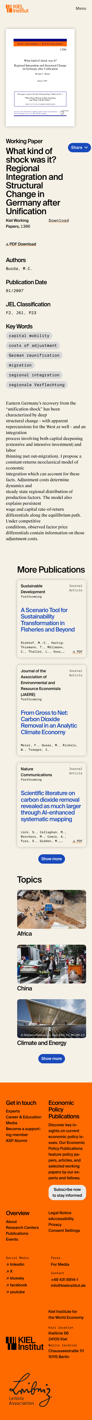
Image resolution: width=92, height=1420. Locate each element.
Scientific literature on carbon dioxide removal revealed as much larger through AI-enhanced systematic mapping (51, 806)
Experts (13, 1111)
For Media (60, 1264)
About (11, 1221)
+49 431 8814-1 (64, 1279)
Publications (17, 1233)
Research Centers (22, 1227)
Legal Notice (60, 1212)
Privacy (55, 1224)
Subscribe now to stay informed (67, 1192)
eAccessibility (61, 1218)
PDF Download (22, 244)
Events (12, 1239)
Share (76, 147)
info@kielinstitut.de (68, 1285)
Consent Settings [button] (64, 1230)
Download (59, 220)
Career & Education (23, 1117)
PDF (79, 652)
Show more (51, 858)
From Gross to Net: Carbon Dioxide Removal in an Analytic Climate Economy (49, 722)
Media (11, 1122)
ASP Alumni (16, 1140)
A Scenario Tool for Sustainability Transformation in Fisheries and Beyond (48, 619)
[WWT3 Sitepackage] (24, 8)
